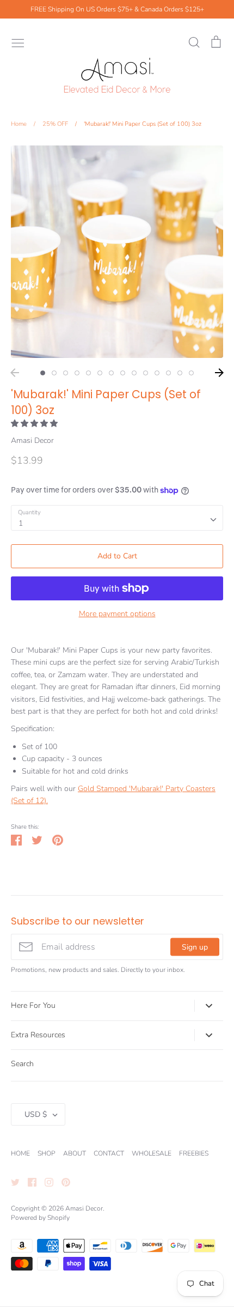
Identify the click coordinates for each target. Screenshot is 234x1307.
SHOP (47, 1153)
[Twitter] (11, 1181)
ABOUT (74, 1153)
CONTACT (109, 1153)
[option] (117, 251)
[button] (35, 423)
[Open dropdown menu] (208, 1006)
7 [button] (111, 372)
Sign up (195, 947)
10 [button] (145, 372)
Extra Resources (38, 1035)
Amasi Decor (32, 440)
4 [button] (77, 372)
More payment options (117, 614)
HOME (20, 1153)
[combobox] (117, 517)
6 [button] (99, 372)
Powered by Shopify (40, 1217)
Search (22, 1064)
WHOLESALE (151, 1153)
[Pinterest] (61, 1181)
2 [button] (54, 372)
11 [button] (157, 372)
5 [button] (88, 372)
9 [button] (134, 372)
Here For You (33, 1005)
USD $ (35, 1114)
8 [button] (122, 372)
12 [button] (168, 372)
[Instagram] (44, 1181)
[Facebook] (28, 1181)
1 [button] (42, 372)
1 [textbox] (21, 523)
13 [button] (179, 372)
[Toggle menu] (18, 42)
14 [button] (191, 372)
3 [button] (65, 372)
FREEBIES (193, 1153)
